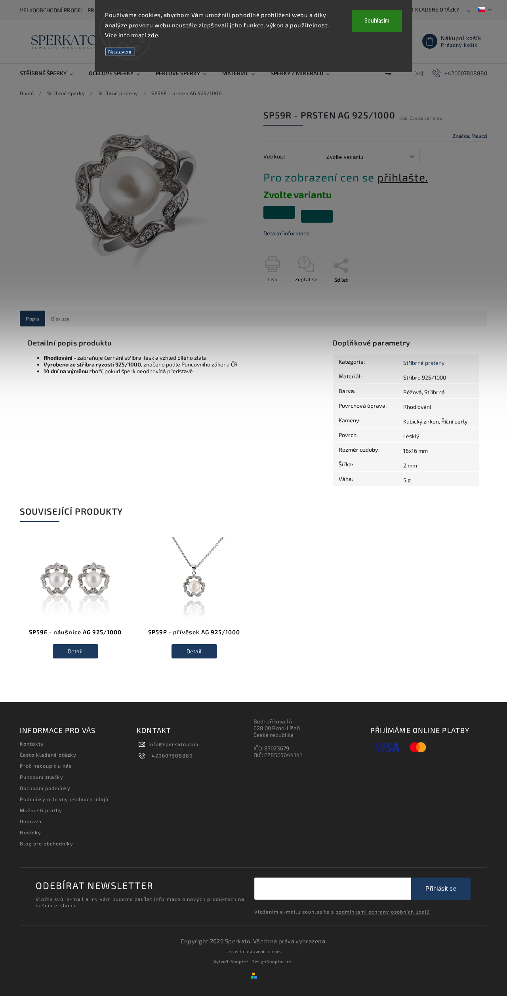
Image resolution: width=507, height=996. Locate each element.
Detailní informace (286, 233)
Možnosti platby (41, 810)
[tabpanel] (75, 605)
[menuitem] (50, 73)
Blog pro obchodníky (46, 843)
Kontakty (32, 743)
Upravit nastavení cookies (253, 951)
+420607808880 (171, 755)
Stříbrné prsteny (423, 362)
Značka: (470, 136)
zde (153, 34)
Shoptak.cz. (280, 961)
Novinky (30, 832)
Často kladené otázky (428, 9)
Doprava (31, 821)
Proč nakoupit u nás (46, 766)
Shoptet (239, 961)
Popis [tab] (32, 318)
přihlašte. (402, 177)
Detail (75, 651)
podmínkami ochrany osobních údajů (382, 911)
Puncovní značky (41, 777)
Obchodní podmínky (45, 788)
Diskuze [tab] (60, 318)
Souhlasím (376, 21)
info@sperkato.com (173, 744)
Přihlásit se (440, 888)
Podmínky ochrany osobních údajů (64, 799)
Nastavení (120, 52)
